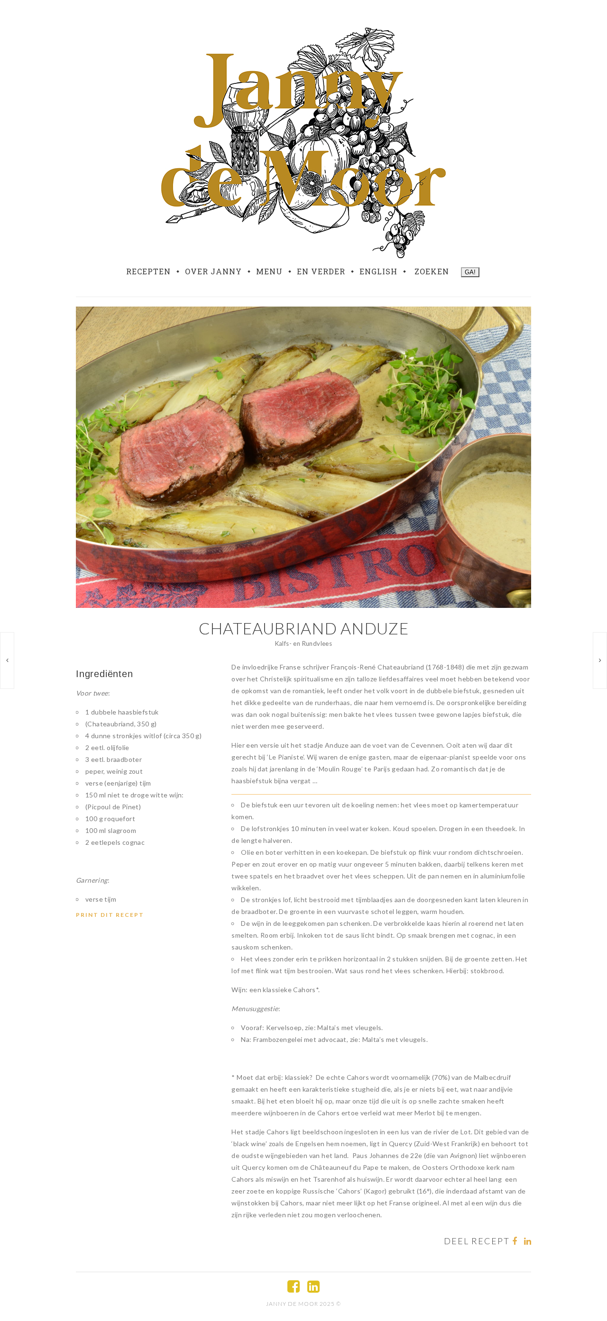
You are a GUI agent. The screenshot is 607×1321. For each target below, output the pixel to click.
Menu (269, 271)
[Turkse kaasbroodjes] (7, 660)
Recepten (148, 271)
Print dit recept (110, 914)
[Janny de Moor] (303, 141)
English (378, 271)
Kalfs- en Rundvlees (303, 643)
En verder (321, 271)
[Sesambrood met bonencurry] (600, 660)
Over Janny (213, 271)
